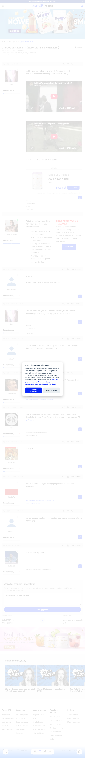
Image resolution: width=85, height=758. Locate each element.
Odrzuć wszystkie (51, 390)
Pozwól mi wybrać (49, 384)
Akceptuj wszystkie (33, 390)
